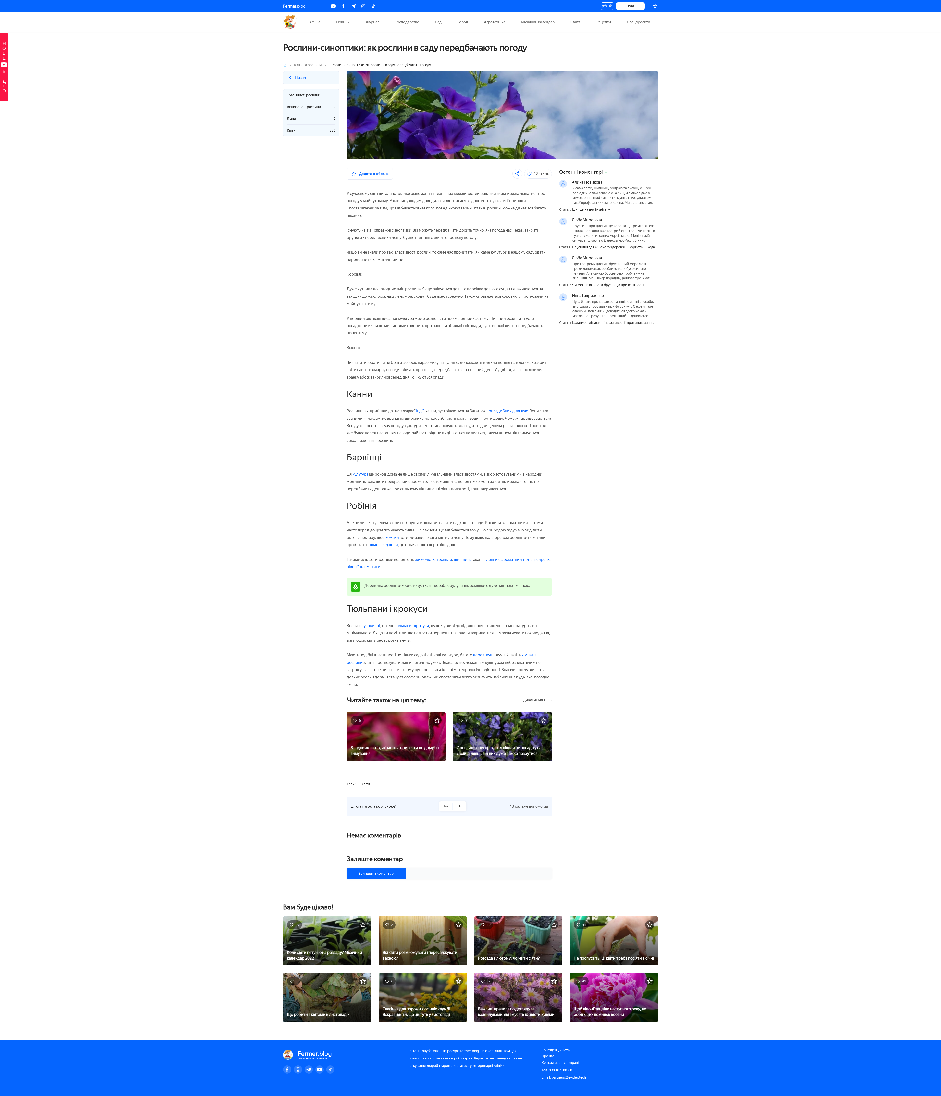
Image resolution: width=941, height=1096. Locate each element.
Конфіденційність (556, 1050)
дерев (478, 655)
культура (360, 474)
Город (463, 22)
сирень (543, 559)
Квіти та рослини (308, 65)
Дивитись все (534, 700)
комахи (392, 537)
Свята (575, 22)
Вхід (630, 6)
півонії (353, 567)
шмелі (376, 544)
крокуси (421, 625)
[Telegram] (353, 6)
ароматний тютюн (518, 559)
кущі (490, 655)
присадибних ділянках (507, 411)
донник (493, 559)
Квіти (311, 130)
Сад (438, 22)
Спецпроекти (638, 22)
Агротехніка (494, 22)
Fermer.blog (290, 22)
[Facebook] (343, 6)
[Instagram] (363, 6)
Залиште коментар (375, 859)
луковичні (370, 625)
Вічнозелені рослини (311, 107)
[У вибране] (437, 720)
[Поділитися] (517, 174)
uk (608, 7)
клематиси (370, 567)
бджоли (390, 544)
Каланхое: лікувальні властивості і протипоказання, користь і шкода (613, 323)
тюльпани (403, 625)
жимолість (425, 559)
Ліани (311, 119)
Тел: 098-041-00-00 (557, 1070)
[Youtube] (333, 6)
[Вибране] (655, 6)
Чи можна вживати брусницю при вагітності (608, 285)
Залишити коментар (376, 873)
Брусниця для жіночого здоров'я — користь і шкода (613, 247)
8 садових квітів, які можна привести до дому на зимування (395, 750)
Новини (343, 22)
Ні (459, 806)
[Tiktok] (373, 6)
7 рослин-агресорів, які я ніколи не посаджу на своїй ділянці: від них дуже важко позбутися (499, 750)
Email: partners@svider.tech (564, 1077)
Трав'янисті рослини (311, 95)
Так (445, 806)
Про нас (548, 1056)
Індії (420, 411)
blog (294, 6)
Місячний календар (538, 22)
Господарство (407, 22)
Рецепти (603, 22)
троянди (444, 559)
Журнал (372, 22)
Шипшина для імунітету (591, 210)
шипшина (462, 559)
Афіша (314, 22)
